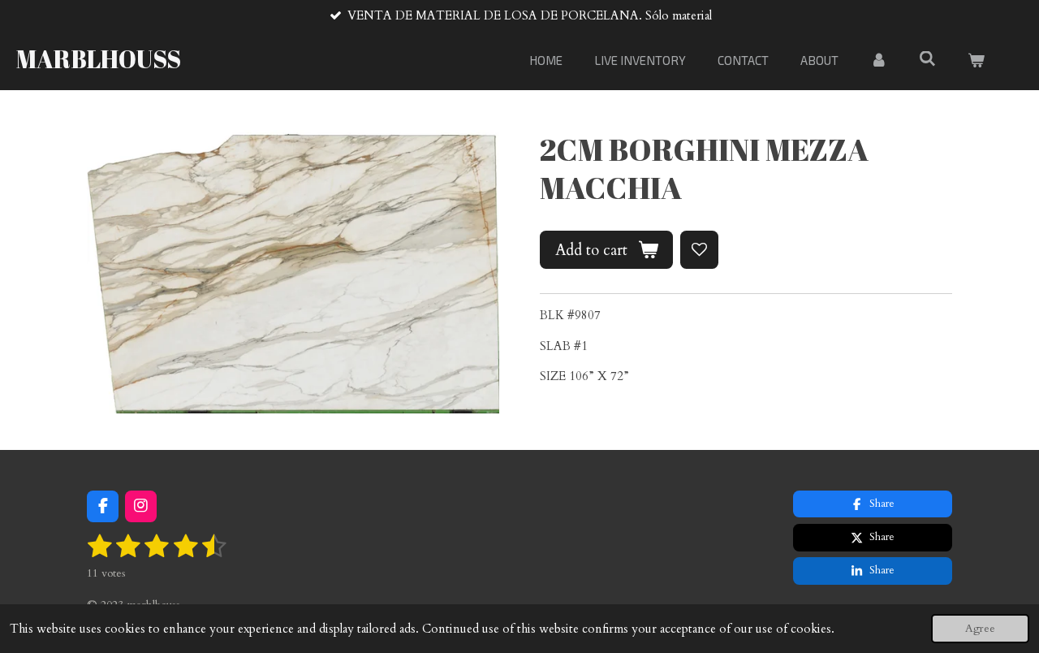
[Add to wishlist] (699, 250)
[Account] (878, 60)
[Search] (927, 58)
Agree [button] (980, 628)
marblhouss (98, 59)
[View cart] (976, 60)
